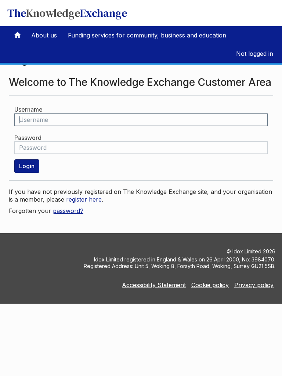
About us (44, 35)
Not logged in (254, 53)
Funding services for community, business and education (147, 35)
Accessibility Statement (154, 285)
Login (27, 166)
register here (84, 199)
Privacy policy (254, 285)
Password (27, 137)
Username (28, 109)
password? (68, 210)
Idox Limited (246, 251)
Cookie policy (210, 285)
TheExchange (67, 13)
